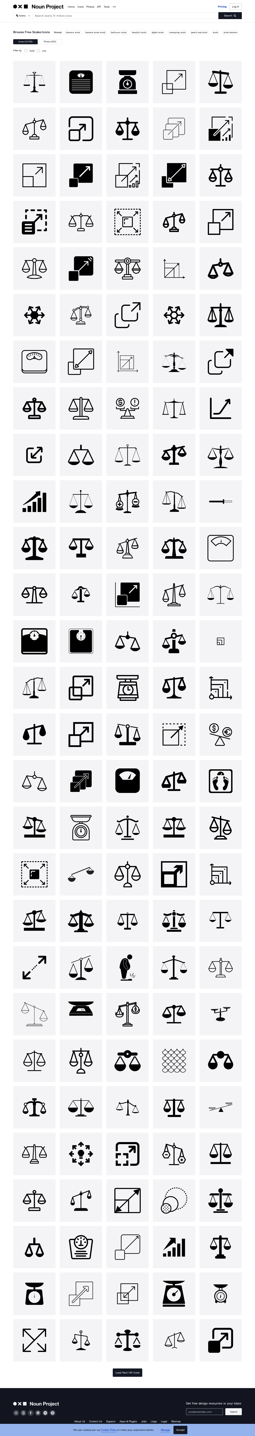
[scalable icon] (220, 222)
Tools (106, 6)
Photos (90, 6)
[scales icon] (127, 82)
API (99, 6)
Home (71, 6)
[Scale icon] (34, 82)
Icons (81, 6)
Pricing (222, 6)
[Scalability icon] (174, 128)
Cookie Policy (109, 1429)
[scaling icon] (174, 268)
